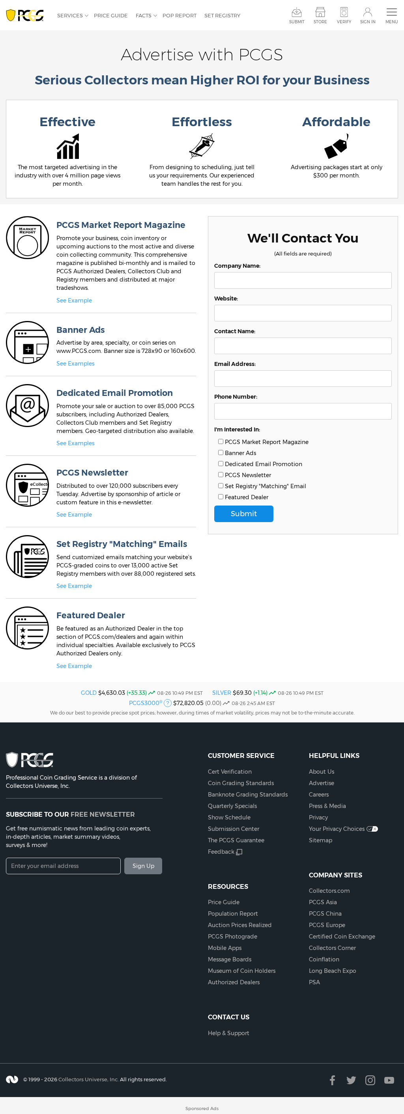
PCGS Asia (323, 902)
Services (70, 15)
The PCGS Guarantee (236, 840)
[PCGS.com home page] (27, 15)
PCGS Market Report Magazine (266, 442)
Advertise (321, 783)
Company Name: (237, 265)
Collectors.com (329, 890)
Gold (89, 692)
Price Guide (111, 15)
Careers (319, 794)
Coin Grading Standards (241, 783)
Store (320, 21)
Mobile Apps (224, 948)
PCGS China (325, 913)
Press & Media (327, 806)
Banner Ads (239, 453)
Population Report (233, 913)
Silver (221, 692)
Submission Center (233, 828)
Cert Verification (230, 771)
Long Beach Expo (332, 970)
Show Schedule (229, 817)
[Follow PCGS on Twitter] (351, 1080)
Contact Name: (234, 331)
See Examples (75, 363)
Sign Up (143, 866)
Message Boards (229, 959)
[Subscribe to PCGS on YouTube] (389, 1080)
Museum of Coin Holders (241, 970)
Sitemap (320, 840)
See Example (74, 300)
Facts (144, 15)
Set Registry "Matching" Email (264, 486)
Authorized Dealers (234, 982)
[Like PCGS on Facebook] (332, 1080)
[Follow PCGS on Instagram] (370, 1080)
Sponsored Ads (202, 1108)
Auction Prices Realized (240, 925)
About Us (321, 771)
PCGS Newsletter (247, 475)
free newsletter (103, 814)
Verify (344, 21)
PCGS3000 (145, 703)
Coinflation (324, 959)
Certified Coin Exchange (342, 936)
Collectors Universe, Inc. (88, 1079)
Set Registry (222, 15)
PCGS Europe (327, 925)
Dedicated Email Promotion (262, 464)
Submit (297, 21)
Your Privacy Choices (337, 828)
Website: (226, 298)
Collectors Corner (332, 948)
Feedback (221, 851)
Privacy (318, 817)
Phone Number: (235, 396)
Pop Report (179, 15)
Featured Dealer (245, 497)
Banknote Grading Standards (248, 794)
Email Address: (235, 364)
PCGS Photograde (232, 936)
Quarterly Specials (232, 806)
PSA (314, 982)
